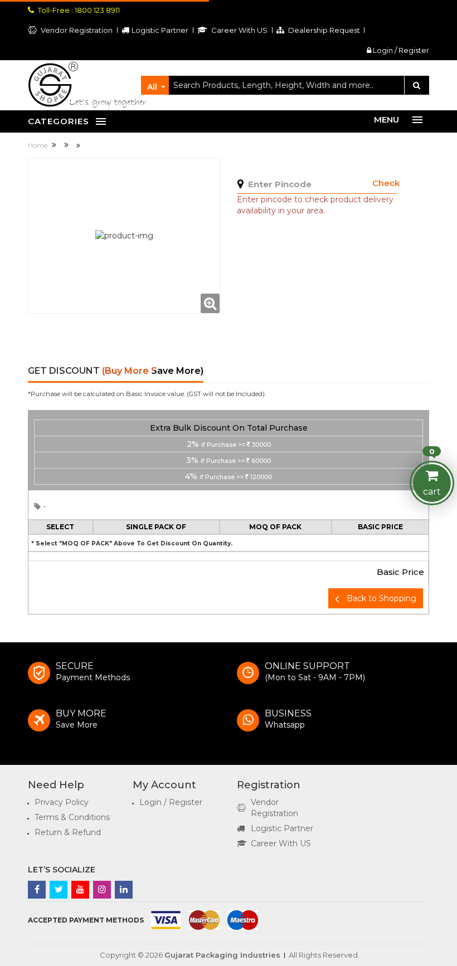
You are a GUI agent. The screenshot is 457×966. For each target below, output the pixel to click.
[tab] (228, 450)
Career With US (281, 843)
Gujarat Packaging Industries (222, 954)
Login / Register (400, 50)
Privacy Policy (62, 802)
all (152, 87)
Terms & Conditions (72, 817)
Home (38, 145)
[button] (228, 450)
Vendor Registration (76, 30)
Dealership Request (323, 30)
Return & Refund (68, 832)
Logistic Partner (282, 828)
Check (386, 183)
